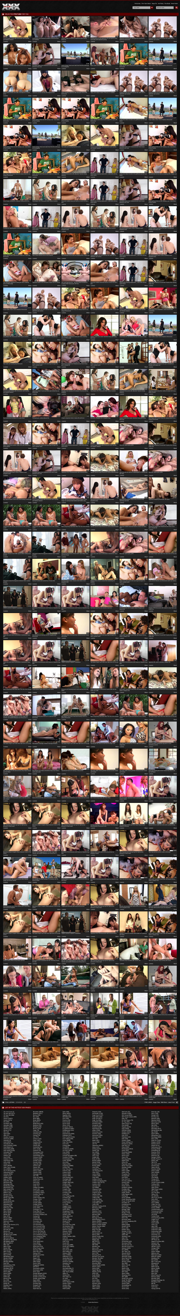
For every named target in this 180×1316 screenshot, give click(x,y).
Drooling (35, 1283)
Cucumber (36, 1221)
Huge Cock (95, 1115)
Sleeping (124, 1275)
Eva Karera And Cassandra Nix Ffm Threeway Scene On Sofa (46, 960)
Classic (35, 1167)
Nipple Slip (95, 1270)
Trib (152, 1214)
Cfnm (34, 1149)
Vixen (153, 1250)
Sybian (153, 1160)
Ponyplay (124, 1174)
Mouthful (94, 1260)
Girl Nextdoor (66, 1226)
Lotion (94, 1204)
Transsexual (155, 1211)
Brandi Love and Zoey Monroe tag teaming (17, 1068)
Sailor (123, 1234)
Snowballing (125, 1285)
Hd (63, 1265)
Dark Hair (36, 1251)
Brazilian (6, 1285)
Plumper (124, 1167)
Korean (94, 1165)
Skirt (123, 1271)
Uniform (153, 1233)
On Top (124, 1122)
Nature (94, 1266)
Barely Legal (7, 1197)
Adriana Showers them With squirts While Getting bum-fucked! (17, 553)
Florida (65, 1184)
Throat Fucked (155, 1182)
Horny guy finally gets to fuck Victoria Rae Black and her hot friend (162, 770)
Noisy (94, 1273)
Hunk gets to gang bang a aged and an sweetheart (162, 1041)
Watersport (154, 1255)
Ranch (124, 1206)
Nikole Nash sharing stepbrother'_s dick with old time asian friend (104, 174)
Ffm (64, 1162)
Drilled (35, 1282)
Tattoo (153, 1167)
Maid (93, 1209)
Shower (124, 1261)
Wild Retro (164, 1102)
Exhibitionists (66, 1130)
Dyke (64, 1111)
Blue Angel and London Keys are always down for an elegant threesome (17, 174)
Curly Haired (36, 1241)
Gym (64, 1248)
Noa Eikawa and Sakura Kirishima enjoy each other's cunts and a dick (46, 770)
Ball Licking (7, 1189)
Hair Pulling (66, 1251)
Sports (153, 1127)
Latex (94, 1172)
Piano (123, 1157)
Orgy (123, 1128)
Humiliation (95, 1122)
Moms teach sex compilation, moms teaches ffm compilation (162, 309)
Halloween (66, 1256)
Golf (64, 1238)
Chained (35, 1150)
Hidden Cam (66, 1270)
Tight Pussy (154, 1189)
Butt (34, 1122)
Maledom (95, 1211)
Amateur (6, 1137)
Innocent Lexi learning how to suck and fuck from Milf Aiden (75, 689)
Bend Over (7, 1228)
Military (94, 1243)
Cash (34, 1140)
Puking (124, 1196)
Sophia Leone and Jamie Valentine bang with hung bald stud (104, 336)
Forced (65, 1191)
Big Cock (6, 1238)
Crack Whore (37, 1206)
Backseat (6, 1182)
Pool (123, 1177)
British (5, 1288)
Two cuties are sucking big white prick (75, 145)
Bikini (5, 1246)
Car (34, 1137)
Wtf (152, 1283)
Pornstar (124, 1181)
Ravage (124, 1209)
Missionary (95, 1250)
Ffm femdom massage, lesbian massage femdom (46, 742)
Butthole (35, 1125)
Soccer (124, 1287)
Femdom (65, 1157)
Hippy (64, 1273)
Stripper (153, 1142)
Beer (5, 1223)
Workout (153, 1276)
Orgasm (124, 1127)
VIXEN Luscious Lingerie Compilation (17, 607)
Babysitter (6, 1181)
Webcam (154, 1256)
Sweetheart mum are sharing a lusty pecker (75, 769)
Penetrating (125, 1149)
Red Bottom (125, 1214)
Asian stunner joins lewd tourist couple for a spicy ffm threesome (133, 65)
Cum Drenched (37, 1228)
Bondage (6, 1268)
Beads (5, 1214)
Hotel (64, 1288)
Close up (35, 1177)
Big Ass (6, 1233)
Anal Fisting (7, 1149)
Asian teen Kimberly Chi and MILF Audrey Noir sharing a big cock (162, 282)
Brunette (35, 1111)
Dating (35, 1253)
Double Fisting (37, 1275)
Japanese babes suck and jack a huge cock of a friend (46, 281)
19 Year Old (7, 1115)
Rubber (124, 1229)
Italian (94, 1140)
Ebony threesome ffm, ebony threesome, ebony (46, 796)
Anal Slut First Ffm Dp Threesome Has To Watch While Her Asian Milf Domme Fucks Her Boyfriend (162, 906)
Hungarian (95, 1125)
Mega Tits (154, 3)
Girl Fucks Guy (67, 1224)
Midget (94, 1239)
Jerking (94, 1149)
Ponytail (124, 1175)
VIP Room (154, 1239)
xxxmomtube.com (11, 7)
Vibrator (153, 1246)
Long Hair (95, 1199)
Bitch (5, 1251)
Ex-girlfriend (66, 1128)
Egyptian (65, 1115)
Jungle (94, 1157)
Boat (5, 1263)
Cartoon (35, 1138)
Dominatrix (36, 1270)
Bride (5, 1287)
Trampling (154, 1206)
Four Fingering (67, 1196)
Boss (5, 1275)
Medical (94, 1228)
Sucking (153, 1149)
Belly (5, 1226)
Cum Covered (37, 1226)
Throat (153, 1181)
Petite (123, 1154)
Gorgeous (66, 1239)
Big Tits (6, 1243)
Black (5, 1255)
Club (34, 1182)
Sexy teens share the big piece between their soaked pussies (46, 553)
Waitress (153, 1253)
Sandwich (125, 1236)
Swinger (153, 1157)
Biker (5, 1244)
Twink (153, 1223)
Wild (152, 1271)
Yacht (153, 1287)
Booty (5, 1273)
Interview (95, 1137)
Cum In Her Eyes (38, 1231)
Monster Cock (96, 1256)
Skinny (124, 1270)
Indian (94, 1130)
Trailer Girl (154, 1204)
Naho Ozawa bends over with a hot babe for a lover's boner (17, 92)
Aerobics (6, 1128)
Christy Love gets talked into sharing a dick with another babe (104, 1014)
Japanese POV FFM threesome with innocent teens (75, 471)
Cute (34, 1243)
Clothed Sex (36, 1179)
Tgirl (152, 1175)
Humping (95, 1123)
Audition (6, 1177)
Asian (5, 1165)
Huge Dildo (95, 1117)
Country (35, 1201)
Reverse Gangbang (127, 1221)
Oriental (124, 1130)
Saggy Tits (125, 1233)
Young (153, 1288)
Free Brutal (167, 3)
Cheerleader (36, 1155)
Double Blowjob (37, 1273)
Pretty (123, 1186)
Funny (64, 1202)
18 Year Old (7, 1113)
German (65, 1219)
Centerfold (36, 1147)
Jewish (94, 1150)
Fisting (65, 1172)
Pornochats (137, 3)
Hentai (64, 1266)
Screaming (125, 1241)
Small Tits (125, 1280)
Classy (35, 1170)
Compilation (36, 1192)
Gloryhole (65, 1233)
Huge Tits (95, 1118)
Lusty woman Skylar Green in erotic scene (46, 688)
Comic (35, 1189)
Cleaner (35, 1172)
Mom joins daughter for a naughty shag (104, 417)
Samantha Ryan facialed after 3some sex (133, 959)
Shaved (124, 1253)
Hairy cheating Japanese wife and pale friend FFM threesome (75, 92)
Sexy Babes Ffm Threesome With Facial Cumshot (46, 200)
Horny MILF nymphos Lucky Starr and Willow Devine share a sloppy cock (133, 635)
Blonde (6, 1258)
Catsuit (35, 1145)
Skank (123, 1268)
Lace (93, 1167)
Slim (123, 1276)
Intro (93, 1138)
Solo (152, 1113)
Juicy (93, 1155)
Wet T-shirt (154, 1261)
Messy (94, 1234)
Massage (95, 1218)
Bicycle (6, 1231)
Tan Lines (154, 1164)
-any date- (137, 7)
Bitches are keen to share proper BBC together (104, 1041)
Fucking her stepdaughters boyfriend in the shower (17, 227)
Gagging (65, 1207)
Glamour (65, 1229)
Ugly (152, 1226)
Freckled (65, 1197)
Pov (123, 1184)
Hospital (65, 1287)
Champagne (36, 1152)
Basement (7, 1202)
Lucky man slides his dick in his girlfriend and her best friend (133, 119)
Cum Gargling (37, 1229)
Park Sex (124, 1145)
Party (123, 1147)
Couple (35, 1202)
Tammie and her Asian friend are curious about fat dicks (104, 471)
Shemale (124, 1256)
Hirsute (65, 1275)
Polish (123, 1172)
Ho (63, 1278)
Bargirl (5, 1199)
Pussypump (125, 1204)
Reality (124, 1212)
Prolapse (124, 1187)
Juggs (94, 1154)
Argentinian (7, 1160)
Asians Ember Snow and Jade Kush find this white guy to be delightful (75, 65)
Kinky (93, 1159)
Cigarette (36, 1164)
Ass (5, 1169)
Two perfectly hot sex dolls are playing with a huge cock (163, 173)
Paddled (124, 1133)
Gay (64, 1218)
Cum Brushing (37, 1224)
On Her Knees (126, 1120)
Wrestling (154, 1282)
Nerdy (94, 1268)
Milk (93, 1244)
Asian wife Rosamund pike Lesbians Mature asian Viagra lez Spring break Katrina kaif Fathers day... (75, 499)
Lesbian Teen (96, 1182)
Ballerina (6, 1191)
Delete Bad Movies (93, 1302)
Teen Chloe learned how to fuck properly (46, 254)
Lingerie (94, 1192)
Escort (64, 1123)
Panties (124, 1140)
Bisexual (6, 1250)
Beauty (6, 1218)
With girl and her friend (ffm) (46, 1068)
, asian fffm (133, 986)
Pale (123, 1138)
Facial (64, 1140)
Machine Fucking (97, 1206)
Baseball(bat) (7, 1201)
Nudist (94, 1276)
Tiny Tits (153, 1192)
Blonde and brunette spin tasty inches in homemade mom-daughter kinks (133, 906)
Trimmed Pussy (155, 1218)
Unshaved (154, 1236)
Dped (34, 1280)
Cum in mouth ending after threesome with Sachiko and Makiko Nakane (17, 38)
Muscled (94, 1263)
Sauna (124, 1239)
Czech (35, 1244)
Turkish (153, 1221)
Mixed (29, 41)
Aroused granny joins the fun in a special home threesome (46, 716)
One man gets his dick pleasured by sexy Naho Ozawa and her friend (17, 770)
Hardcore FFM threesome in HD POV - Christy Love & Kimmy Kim (46, 1096)
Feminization (66, 1159)
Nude (93, 1275)
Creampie (36, 1209)
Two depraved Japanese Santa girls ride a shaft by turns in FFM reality (17, 282)
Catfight (35, 1143)
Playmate (124, 1164)
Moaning (94, 1255)
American (6, 1138)
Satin (123, 1238)
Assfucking (7, 1172)
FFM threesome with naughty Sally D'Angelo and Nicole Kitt (133, 607)
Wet (152, 1260)
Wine (152, 1273)
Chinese (35, 1157)
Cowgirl (35, 1204)
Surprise (153, 1152)
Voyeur (153, 1251)
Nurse (94, 1280)
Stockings (154, 1137)
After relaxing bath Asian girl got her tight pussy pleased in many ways (17, 824)
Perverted (125, 1152)
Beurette (6, 1229)
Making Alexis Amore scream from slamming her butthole (104, 580)
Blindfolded (7, 1256)
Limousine (95, 1191)
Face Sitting (66, 1138)
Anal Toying (7, 1150)
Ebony (64, 1113)
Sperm (153, 1123)
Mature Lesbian (97, 1224)
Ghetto (65, 1221)
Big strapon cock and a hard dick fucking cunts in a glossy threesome (75, 716)
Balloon (6, 1192)
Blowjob (6, 1261)
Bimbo (5, 1248)
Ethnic (64, 1125)
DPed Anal (36, 1246)
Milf (93, 1241)
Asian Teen (7, 1167)
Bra (5, 1280)
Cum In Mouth (37, 1233)
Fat (64, 1147)
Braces (6, 1282)
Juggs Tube (156, 1102)
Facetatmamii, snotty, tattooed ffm (46, 417)
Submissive (154, 1147)
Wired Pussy (155, 1275)
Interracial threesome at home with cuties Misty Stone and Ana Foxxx (75, 553)
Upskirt (153, 1238)
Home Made (66, 1282)
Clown (35, 1181)
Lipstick (94, 1194)
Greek (64, 1243)
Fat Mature (66, 1149)
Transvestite (155, 1212)
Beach (5, 1212)
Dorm (34, 1271)
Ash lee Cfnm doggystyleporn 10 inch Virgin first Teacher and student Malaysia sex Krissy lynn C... (17, 716)
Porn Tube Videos (146, 3)
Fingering (65, 1165)
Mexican (94, 1238)
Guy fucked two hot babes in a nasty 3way (17, 417)
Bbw (5, 1209)
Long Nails (95, 1202)
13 (25, 1102)
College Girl (36, 1187)
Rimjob (124, 1226)
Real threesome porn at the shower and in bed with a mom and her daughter (17, 906)
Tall (152, 1162)
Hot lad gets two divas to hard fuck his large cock (104, 742)
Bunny (35, 1115)
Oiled (93, 1288)
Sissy (123, 1266)
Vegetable (154, 1244)
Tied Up (153, 1186)
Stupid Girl (154, 1145)
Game (64, 1209)
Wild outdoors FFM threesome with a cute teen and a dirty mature (17, 797)
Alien (5, 1135)
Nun (93, 1278)
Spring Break (155, 1130)
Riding (124, 1224)
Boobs (5, 1270)
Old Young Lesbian (127, 1117)
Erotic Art (65, 1122)
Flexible (65, 1181)
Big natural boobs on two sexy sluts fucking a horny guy (17, 498)
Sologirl (153, 1115)
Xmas (153, 1285)
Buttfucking (36, 1123)
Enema (65, 1120)
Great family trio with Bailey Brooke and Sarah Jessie (133, 335)
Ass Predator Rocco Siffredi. (75, 1041)
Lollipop (94, 1197)
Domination (36, 1268)
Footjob (65, 1189)
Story (152, 1138)
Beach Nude (174, 3)
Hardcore (65, 1261)
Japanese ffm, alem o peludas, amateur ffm (162, 661)
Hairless (65, 1253)
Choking (35, 1159)
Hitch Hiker (66, 1276)
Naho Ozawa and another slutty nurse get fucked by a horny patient (17, 445)
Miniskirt (94, 1246)
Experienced (66, 1133)
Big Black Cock (8, 1234)
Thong (153, 1179)
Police (123, 1170)
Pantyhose (125, 1143)
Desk (34, 1256)
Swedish (153, 1154)
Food (64, 1187)
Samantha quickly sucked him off (17, 986)
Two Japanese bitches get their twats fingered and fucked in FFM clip (133, 824)
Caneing (35, 1133)
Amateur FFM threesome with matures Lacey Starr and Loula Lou (162, 607)
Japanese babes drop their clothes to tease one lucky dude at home (162, 391)
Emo (64, 1118)
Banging (6, 1196)
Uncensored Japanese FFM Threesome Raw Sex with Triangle (104, 987)
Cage (34, 1130)
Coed (34, 1184)
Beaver (6, 1219)
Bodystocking (7, 1265)
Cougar (35, 1199)
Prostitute (124, 1191)
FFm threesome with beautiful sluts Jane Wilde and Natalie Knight (46, 1041)
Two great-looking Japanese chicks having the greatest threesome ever (17, 1096)
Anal (5, 1142)
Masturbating (96, 1219)
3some (6, 1118)
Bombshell (7, 1266)
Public (123, 1192)
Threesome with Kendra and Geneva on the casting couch (17, 526)
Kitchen (94, 1162)
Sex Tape (124, 1251)
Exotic (64, 1132)
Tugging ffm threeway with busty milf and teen (75, 905)
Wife (152, 1270)
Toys (152, 1202)
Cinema (35, 1165)
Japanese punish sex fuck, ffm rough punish (46, 91)
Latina (94, 1174)
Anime (5, 1154)
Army (5, 1162)
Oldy (123, 1118)
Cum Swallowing (38, 1234)
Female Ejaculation (68, 1155)
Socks (123, 1288)
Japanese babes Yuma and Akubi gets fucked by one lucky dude (46, 391)
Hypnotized (95, 1128)
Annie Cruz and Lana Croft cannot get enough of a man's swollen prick (46, 363)
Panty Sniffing (126, 1142)
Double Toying (37, 1278)
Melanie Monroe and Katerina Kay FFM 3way (46, 1013)
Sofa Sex (154, 1111)
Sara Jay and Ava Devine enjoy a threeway (162, 851)
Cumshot (35, 1238)
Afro (5, 1132)
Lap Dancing (96, 1170)
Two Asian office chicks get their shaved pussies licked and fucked (75, 635)
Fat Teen (65, 1150)
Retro (123, 1218)
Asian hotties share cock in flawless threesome (162, 64)
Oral (123, 1125)
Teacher (153, 1169)
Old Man (124, 1113)
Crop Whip (36, 1211)
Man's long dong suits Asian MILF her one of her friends (75, 525)
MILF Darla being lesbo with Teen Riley (104, 796)
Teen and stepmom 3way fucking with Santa (162, 959)
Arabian (6, 1159)
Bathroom (6, 1207)
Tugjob (153, 1219)
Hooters (65, 1285)
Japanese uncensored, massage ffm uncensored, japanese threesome (133, 38)
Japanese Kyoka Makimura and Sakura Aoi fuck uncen (75, 796)
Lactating (95, 1169)
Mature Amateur (97, 1223)
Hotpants (95, 1111)
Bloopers (6, 1260)
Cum (34, 1223)
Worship (153, 1278)
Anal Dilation (7, 1147)
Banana (6, 1194)
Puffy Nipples (126, 1194)
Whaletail (154, 1263)
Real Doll (124, 1211)
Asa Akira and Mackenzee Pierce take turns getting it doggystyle (133, 743)
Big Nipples (7, 1241)
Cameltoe (36, 1132)
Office (94, 1287)
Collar (35, 1186)
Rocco (124, 1228)
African (6, 1130)
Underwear (154, 1229)
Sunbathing (154, 1150)
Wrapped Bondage (156, 1280)
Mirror (94, 1248)
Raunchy (124, 1207)
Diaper (35, 1258)
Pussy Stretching (127, 1199)
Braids (5, 1283)
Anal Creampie (8, 1145)
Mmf (93, 1253)
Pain (123, 1135)
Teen (152, 1172)
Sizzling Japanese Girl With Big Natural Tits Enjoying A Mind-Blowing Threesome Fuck (104, 824)
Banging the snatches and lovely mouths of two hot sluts (75, 1014)
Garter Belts (66, 1216)
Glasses (65, 1231)
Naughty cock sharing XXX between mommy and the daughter (75, 391)
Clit (34, 1175)
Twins (153, 1224)
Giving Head (66, 1228)
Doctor (35, 1263)
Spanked (154, 1120)
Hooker (65, 1283)
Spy (152, 1132)
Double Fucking (37, 1276)
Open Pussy (125, 1123)
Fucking (65, 1201)
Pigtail (123, 1160)
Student (153, 1143)
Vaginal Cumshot (156, 1241)
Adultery (6, 1127)
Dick (34, 1260)
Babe (5, 1179)
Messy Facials (96, 1236)
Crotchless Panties (38, 1214)
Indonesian (95, 1132)
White (153, 1266)
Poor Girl (124, 1179)
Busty (34, 1120)
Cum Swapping (37, 1236)
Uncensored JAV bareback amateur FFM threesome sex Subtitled (46, 38)
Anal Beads (7, 1143)
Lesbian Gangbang (98, 1181)
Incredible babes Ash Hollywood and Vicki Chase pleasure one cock (46, 65)
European (65, 1127)
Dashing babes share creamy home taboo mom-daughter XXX (75, 580)
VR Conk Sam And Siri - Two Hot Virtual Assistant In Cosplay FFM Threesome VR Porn (75, 282)
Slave (123, 1273)
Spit (152, 1125)
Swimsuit (154, 1155)
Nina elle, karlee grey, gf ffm (133, 444)
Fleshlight (65, 1179)
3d (4, 1117)
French (65, 1199)
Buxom (35, 1128)
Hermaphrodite (67, 1268)
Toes (152, 1199)
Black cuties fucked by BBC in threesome (104, 64)
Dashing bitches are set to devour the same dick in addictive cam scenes (162, 38)
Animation (6, 1152)
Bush (34, 1118)
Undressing (154, 1231)
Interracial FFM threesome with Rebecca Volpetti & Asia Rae (46, 607)
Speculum (154, 1122)
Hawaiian (65, 1263)
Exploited (65, 1135)
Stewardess (154, 1135)
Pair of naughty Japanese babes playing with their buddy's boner (133, 797)
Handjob (65, 1260)
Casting (35, 1142)
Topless (153, 1201)
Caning (35, 1135)
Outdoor (124, 1132)
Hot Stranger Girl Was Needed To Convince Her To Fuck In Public (46, 879)
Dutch (35, 1287)
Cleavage (36, 1174)
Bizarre (6, 1253)
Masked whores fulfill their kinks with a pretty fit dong (162, 824)
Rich (123, 1223)
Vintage (153, 1248)
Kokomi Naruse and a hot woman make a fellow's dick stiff (162, 1069)
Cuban (35, 1218)
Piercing (124, 1159)
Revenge (124, 1219)
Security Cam (126, 1244)
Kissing (94, 1160)
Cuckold (35, 1219)
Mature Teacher (97, 1226)
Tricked (153, 1216)
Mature (94, 1221)
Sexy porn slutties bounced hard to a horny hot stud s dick (75, 201)
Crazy (35, 1207)
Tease (153, 1170)
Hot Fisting (160, 3)
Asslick (6, 1175)
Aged (5, 1133)
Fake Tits (65, 1142)
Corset (35, 1196)
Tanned (153, 1165)
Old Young (125, 1115)
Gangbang (66, 1211)
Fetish (64, 1160)
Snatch (124, 1283)
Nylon (94, 1282)
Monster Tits (96, 1258)
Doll (34, 1266)
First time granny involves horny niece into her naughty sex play (162, 1014)
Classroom (36, 1169)
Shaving (124, 1255)
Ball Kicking (7, 1187)
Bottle (5, 1276)
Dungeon (36, 1285)
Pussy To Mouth (126, 1201)
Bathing (6, 1206)
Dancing (35, 1250)
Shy (123, 1263)
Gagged (65, 1206)
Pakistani (124, 1137)
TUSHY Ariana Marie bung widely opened (17, 959)
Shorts (124, 1260)
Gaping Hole (66, 1212)
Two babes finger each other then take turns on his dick (163, 552)
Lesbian (94, 1179)
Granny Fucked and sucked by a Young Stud (46, 579)
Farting (65, 1145)
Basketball (7, 1204)
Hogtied (65, 1280)
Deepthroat (36, 1255)
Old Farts (124, 1111)
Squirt (153, 1133)
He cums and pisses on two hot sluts (133, 362)
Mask (93, 1216)
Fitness (65, 1174)
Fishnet (65, 1170)
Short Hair (125, 1258)
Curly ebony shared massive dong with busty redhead (17, 64)
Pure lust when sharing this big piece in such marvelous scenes (162, 743)
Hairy (64, 1255)
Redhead (124, 1216)
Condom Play (37, 1194)
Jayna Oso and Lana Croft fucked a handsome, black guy (104, 553)
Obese (94, 1285)
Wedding (154, 1258)
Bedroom (6, 1221)
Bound (5, 1278)
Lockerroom (95, 1196)
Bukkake (35, 1113)
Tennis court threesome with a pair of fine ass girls (75, 986)
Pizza (123, 1162)
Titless (153, 1194)
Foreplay (65, 1192)
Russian (124, 1231)
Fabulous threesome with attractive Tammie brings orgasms (75, 174)
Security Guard (126, 1246)
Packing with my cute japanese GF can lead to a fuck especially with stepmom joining (104, 38)
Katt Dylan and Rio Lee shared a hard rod (104, 607)
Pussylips (124, 1202)
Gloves (65, 1234)
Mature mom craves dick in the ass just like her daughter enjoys (104, 852)
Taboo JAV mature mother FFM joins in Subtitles (104, 91)
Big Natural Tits (8, 1239)
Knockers (95, 1164)
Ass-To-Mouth (8, 1170)
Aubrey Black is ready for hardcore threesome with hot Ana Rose (75, 879)
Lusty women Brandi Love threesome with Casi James (162, 579)
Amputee (6, 1140)
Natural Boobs (96, 1265)
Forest (64, 1194)
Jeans (94, 1147)
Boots (5, 1271)
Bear (5, 1216)
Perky (123, 1150)
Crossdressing (37, 1212)
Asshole (6, 1174)
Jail (93, 1143)
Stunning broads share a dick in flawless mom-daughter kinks (75, 228)
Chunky (35, 1162)
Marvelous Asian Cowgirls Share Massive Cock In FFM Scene (46, 824)
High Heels (66, 1271)
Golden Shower (67, 1236)
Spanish (153, 1118)
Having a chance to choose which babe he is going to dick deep (133, 933)
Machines (95, 1207)
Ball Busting (7, 1186)
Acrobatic (6, 1123)
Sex (123, 1250)
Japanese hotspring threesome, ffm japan (162, 498)
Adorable (6, 1125)
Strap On (154, 1140)
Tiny (152, 1191)
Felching (65, 1154)
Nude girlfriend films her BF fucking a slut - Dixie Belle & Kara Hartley (46, 119)
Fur (64, 1204)
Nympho (94, 1283)
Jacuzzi (94, 1142)
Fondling (65, 1186)
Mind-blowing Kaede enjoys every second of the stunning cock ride (133, 499)
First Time (66, 1169)
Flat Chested (66, 1177)
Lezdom (94, 1184)
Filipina (65, 1164)
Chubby (35, 1160)
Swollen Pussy (155, 1159)
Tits (152, 1196)
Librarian (95, 1186)
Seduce (124, 1248)
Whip (152, 1265)
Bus (34, 1117)
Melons (94, 1231)
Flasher (65, 1175)
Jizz (93, 1152)
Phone (124, 1155)
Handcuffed (66, 1258)
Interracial (95, 1135)
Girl (64, 1223)
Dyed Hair (36, 1288)
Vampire (153, 1243)
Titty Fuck (154, 1197)
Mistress (94, 1251)
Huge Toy (95, 1120)
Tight (152, 1187)
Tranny (153, 1207)
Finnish (65, 1167)
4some (6, 1120)
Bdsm (5, 1211)
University (154, 1234)
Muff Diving (95, 1261)
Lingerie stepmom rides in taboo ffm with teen (75, 417)
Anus (5, 1157)
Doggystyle (36, 1265)
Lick (93, 1187)
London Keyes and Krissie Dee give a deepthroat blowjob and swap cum (162, 228)
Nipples (94, 1271)
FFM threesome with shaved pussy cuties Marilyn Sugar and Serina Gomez (17, 879)
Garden (65, 1214)
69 (4, 1122)
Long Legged (96, 1201)
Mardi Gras (95, 1212)
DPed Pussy (36, 1248)
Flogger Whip (67, 1182)
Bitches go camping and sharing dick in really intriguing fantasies (134, 1014)
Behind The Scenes (9, 1224)
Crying (35, 1216)
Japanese (95, 1145)
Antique (6, 1155)
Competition (36, 1191)
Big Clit (6, 1236)
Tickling (153, 1184)
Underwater (154, 1228)
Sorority (153, 1117)
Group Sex (66, 1246)
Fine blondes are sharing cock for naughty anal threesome (46, 635)
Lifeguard (95, 1189)
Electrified (65, 1117)
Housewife (95, 1113)
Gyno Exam (66, 1250)
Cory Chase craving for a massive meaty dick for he (17, 200)
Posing (124, 1182)
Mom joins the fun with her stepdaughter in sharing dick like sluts (134, 472)
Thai (152, 1177)
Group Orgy (66, 1244)
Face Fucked (66, 1137)
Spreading (154, 1128)
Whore (153, 1268)
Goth (64, 1241)
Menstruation (96, 1233)
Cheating (35, 1154)
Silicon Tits (125, 1265)
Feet (64, 1152)
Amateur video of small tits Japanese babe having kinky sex (75, 38)
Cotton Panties (37, 1197)
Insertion (94, 1133)
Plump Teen (125, 1165)
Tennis (153, 1174)
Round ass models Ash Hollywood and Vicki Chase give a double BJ (75, 363)
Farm (64, 1143)
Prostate (124, 1189)
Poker (123, 1169)
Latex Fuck (171, 1102)
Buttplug (35, 1127)
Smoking (124, 1282)
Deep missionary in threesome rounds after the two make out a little (104, 689)
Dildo (34, 1261)
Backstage (7, 1184)
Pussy (123, 1197)
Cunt (34, 1239)
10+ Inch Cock (8, 1111)
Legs (93, 1177)
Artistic (6, 1164)
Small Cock (125, 1278)
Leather (94, 1175)
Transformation (155, 1209)
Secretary (125, 1243)
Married (94, 1214)
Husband (95, 1127)
